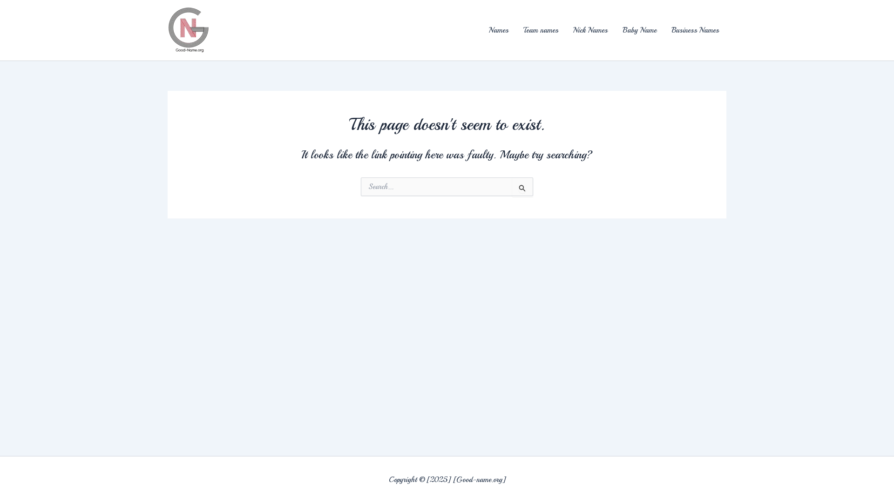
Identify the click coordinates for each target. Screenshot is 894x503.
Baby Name (640, 30)
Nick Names (590, 30)
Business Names (695, 30)
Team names (540, 30)
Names (498, 30)
